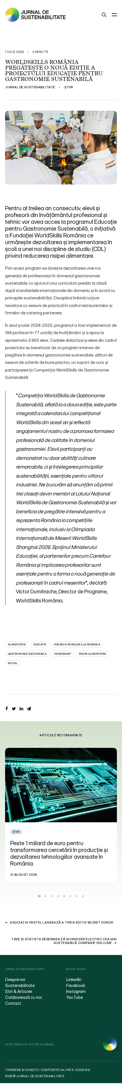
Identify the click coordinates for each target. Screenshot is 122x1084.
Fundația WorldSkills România (77, 644)
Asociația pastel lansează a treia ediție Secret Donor (61, 922)
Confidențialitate (57, 1070)
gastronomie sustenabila (27, 654)
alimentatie (17, 644)
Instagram (76, 991)
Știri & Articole (18, 991)
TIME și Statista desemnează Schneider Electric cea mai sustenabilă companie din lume (64, 941)
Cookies (82, 1070)
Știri (68, 87)
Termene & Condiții (22, 1070)
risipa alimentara (92, 654)
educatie (40, 644)
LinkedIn (73, 979)
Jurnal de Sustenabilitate (30, 87)
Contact (13, 1003)
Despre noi (15, 979)
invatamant (62, 654)
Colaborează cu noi (23, 997)
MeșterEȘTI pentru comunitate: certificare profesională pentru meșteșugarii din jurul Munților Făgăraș (59, 850)
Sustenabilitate (20, 985)
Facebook (75, 985)
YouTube (74, 997)
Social (13, 663)
